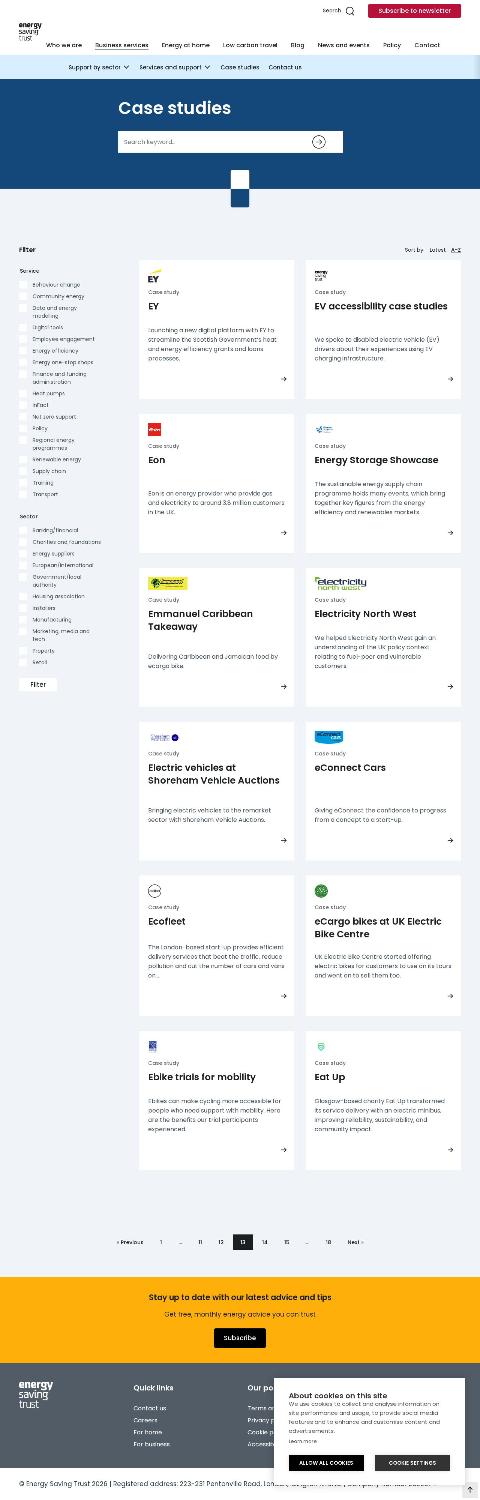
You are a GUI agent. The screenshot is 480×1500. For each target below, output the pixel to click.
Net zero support (54, 416)
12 (221, 1242)
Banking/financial (55, 530)
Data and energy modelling (55, 312)
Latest (438, 250)
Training (43, 482)
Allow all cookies (326, 1463)
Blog (297, 45)
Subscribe (240, 1337)
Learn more (303, 1441)
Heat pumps (49, 393)
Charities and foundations (67, 542)
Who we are (64, 45)
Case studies (240, 67)
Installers (44, 608)
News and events (344, 45)
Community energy (58, 296)
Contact (427, 45)
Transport (45, 494)
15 (287, 1242)
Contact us (285, 67)
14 (265, 1242)
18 (328, 1242)
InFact (41, 405)
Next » (356, 1242)
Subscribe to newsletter (414, 10)
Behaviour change (56, 284)
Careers (146, 1420)
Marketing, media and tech (61, 635)
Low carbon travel (250, 45)
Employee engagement (64, 339)
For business (152, 1444)
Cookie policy (267, 1432)
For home (148, 1432)
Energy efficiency (55, 350)
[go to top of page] (470, 1490)
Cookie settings (412, 1463)
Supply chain (49, 471)
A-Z (456, 250)
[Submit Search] (319, 142)
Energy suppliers (54, 553)
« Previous (130, 1242)
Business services (121, 45)
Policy (392, 45)
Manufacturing (52, 619)
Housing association (59, 596)
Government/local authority (57, 581)
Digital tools (48, 327)
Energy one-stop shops (63, 362)
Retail (40, 662)
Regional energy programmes (54, 444)
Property (44, 651)
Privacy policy (268, 1420)
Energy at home (186, 45)
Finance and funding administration (60, 378)
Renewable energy (57, 459)
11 (200, 1242)
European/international (63, 565)
